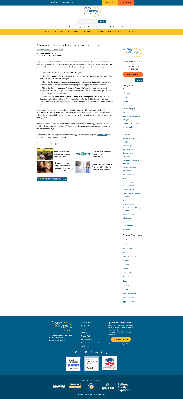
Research (91, 27)
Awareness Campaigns (131, 116)
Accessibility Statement (90, 343)
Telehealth (127, 218)
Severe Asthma (128, 204)
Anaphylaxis (88, 32)
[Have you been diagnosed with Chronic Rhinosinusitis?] (83, 154)
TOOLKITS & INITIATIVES (116, 32)
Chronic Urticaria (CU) (131, 123)
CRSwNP (126, 264)
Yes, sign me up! (121, 339)
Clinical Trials (127, 127)
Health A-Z (133, 32)
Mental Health (128, 174)
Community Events (130, 131)
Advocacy (116, 27)
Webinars (126, 229)
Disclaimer (85, 346)
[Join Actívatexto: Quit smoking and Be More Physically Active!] (45, 154)
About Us (125, 27)
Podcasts (72, 27)
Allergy (125, 244)
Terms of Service (87, 339)
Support (81, 27)
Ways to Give (86, 322)
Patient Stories (128, 185)
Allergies (59, 32)
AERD (125, 97)
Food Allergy (127, 146)
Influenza (126, 157)
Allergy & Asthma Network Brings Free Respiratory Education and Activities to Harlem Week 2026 (63, 167)
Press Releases (128, 189)
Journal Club (127, 289)
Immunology (127, 285)
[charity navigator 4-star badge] (73, 363)
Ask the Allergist (129, 108)
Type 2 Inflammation (131, 302)
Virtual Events (128, 225)
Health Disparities (129, 149)
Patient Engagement (130, 182)
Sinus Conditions (129, 214)
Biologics (126, 120)
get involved (102, 135)
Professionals (104, 27)
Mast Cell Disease (129, 293)
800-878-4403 (60, 340)
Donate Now (126, 3)
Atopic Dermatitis (129, 256)
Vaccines (126, 222)
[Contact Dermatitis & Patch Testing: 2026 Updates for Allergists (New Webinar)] (83, 167)
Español (53, 2)
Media (83, 329)
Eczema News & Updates (132, 138)
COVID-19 (126, 134)
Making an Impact (51, 50)
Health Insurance (129, 277)
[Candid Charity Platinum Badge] (91, 363)
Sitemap (84, 333)
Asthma (48, 32)
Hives (125, 281)
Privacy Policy (86, 336)
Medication (127, 171)
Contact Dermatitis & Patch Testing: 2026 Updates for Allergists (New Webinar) (102, 167)
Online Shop (110, 3)
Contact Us (85, 326)
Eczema (101, 32)
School (125, 200)
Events (54, 27)
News (63, 27)
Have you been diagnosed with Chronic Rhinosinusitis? (101, 154)
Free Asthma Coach (67, 2)
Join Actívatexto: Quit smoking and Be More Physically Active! (62, 154)
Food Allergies (73, 32)
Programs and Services (131, 193)
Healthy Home (128, 153)
